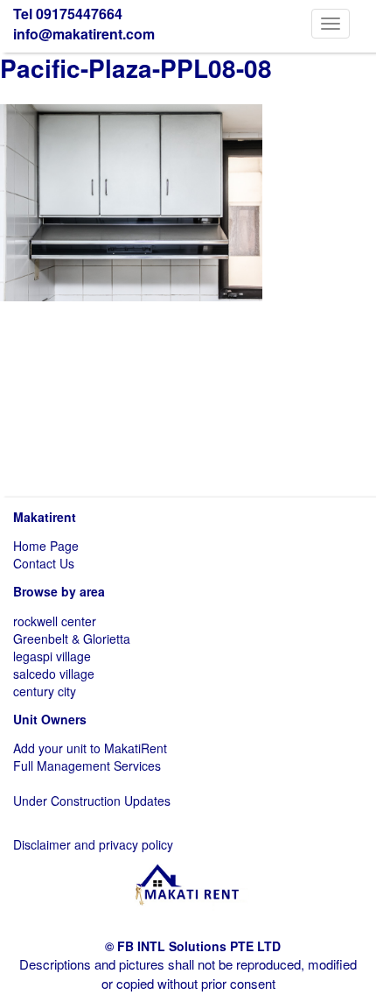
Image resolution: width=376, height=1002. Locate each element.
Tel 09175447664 (67, 14)
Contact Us (43, 563)
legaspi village (52, 656)
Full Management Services (87, 765)
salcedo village (53, 673)
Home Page (46, 545)
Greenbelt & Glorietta (71, 638)
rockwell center (54, 621)
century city (44, 691)
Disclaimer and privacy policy (93, 844)
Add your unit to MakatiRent (90, 748)
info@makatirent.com (84, 34)
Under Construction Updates (92, 800)
